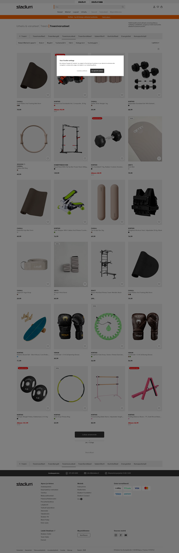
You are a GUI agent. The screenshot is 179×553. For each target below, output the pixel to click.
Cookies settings (82, 70)
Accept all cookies (97, 71)
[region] (90, 65)
